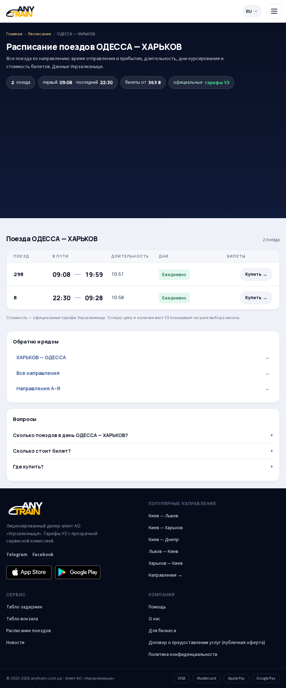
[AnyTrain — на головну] (20, 11)
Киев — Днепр (164, 539)
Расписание (39, 34)
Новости (15, 642)
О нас (154, 618)
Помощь (157, 607)
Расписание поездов (28, 630)
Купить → (256, 274)
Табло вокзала (22, 618)
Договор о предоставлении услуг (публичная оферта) (207, 642)
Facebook (42, 554)
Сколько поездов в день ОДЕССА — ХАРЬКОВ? (70, 435)
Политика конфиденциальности (183, 654)
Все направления (143, 373)
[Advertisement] (143, 141)
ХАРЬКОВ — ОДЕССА (143, 357)
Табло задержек (24, 607)
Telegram (17, 554)
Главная (14, 34)
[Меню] (274, 11)
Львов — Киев (163, 551)
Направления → (165, 575)
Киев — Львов (163, 515)
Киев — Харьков (166, 527)
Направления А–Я (143, 388)
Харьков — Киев (166, 563)
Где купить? (28, 466)
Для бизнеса (162, 630)
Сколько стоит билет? (42, 450)
